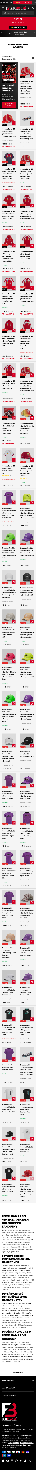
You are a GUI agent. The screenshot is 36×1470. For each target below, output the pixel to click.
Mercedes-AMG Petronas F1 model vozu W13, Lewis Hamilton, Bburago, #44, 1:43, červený (26, 1069)
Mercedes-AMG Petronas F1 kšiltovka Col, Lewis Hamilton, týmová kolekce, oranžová (27, 632)
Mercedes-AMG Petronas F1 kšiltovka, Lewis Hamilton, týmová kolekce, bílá (8, 756)
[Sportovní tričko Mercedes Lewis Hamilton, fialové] (9, 1054)
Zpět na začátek (18, 1373)
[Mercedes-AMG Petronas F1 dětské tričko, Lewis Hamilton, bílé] (27, 1134)
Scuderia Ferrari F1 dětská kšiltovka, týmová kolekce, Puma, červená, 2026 (9, 132)
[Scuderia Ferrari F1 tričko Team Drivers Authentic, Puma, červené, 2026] (9, 200)
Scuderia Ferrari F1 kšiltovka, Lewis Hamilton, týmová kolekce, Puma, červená (26, 470)
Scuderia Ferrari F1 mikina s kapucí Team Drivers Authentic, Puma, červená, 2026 (8, 256)
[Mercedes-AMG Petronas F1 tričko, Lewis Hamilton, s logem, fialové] (27, 857)
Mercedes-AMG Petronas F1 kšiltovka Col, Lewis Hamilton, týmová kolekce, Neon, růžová (9, 673)
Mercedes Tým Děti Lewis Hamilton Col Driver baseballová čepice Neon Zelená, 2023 (9, 552)
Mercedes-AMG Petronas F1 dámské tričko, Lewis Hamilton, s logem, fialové (9, 873)
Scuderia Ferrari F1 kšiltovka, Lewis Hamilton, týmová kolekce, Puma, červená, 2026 (26, 174)
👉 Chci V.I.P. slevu (22, 2)
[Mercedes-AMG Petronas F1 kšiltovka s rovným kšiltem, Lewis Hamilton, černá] (9, 1134)
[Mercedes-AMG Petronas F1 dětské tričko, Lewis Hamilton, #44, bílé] (9, 1094)
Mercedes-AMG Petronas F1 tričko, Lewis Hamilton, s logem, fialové (26, 871)
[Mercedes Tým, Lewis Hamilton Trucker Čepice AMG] (27, 741)
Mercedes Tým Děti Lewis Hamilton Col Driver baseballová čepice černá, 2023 (26, 591)
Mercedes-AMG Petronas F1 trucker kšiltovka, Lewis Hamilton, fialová (27, 794)
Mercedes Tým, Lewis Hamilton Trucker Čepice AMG (27, 753)
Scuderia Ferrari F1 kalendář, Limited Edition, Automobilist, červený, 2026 (8, 428)
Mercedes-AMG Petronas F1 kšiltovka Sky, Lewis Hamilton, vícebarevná (9, 952)
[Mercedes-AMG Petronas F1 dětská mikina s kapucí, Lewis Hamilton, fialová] (27, 818)
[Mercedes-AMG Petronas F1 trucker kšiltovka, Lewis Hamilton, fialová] (27, 780)
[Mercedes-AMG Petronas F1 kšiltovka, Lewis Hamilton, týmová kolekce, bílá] (9, 741)
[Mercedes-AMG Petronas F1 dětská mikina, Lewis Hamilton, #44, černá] (27, 1014)
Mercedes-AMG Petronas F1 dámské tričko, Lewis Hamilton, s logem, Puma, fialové (9, 513)
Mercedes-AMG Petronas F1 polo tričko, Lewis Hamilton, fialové (7, 794)
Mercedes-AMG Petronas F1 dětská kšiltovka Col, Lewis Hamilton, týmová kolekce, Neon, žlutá (27, 513)
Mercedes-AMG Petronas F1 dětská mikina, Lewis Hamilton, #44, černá (26, 1030)
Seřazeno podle (7, 56)
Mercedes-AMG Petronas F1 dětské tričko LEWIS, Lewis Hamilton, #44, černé (9, 1029)
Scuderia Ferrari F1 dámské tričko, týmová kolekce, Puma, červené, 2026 (8, 298)
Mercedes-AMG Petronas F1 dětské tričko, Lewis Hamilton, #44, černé (26, 1109)
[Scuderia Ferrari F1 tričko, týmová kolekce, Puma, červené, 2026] (27, 241)
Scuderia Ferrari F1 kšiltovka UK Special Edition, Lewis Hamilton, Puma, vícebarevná (27, 428)
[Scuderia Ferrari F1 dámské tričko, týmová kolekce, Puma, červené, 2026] (9, 283)
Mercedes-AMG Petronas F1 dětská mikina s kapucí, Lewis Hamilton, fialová (26, 833)
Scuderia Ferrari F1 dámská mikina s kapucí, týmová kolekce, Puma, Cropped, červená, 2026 (26, 342)
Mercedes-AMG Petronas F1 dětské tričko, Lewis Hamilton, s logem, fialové (8, 833)
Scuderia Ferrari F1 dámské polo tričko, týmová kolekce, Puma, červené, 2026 (27, 297)
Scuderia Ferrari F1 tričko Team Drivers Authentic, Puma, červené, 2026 (8, 214)
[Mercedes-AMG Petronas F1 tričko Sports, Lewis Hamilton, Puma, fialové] (9, 897)
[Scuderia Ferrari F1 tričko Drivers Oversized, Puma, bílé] (9, 455)
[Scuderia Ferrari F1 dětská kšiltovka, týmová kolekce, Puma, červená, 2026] (9, 118)
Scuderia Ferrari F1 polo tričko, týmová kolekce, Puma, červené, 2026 (8, 384)
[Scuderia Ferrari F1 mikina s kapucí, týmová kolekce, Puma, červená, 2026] (27, 200)
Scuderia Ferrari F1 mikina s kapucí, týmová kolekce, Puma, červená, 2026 (27, 215)
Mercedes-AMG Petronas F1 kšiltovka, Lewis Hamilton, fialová (25, 991)
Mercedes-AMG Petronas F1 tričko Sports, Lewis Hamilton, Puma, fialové (8, 913)
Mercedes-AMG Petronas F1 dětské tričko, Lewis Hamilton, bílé (26, 1148)
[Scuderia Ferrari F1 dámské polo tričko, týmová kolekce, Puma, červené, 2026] (27, 283)
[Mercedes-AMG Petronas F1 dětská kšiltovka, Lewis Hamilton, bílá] (9, 977)
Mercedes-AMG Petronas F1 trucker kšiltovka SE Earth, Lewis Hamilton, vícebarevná (27, 913)
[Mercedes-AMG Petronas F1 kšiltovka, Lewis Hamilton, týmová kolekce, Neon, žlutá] (27, 656)
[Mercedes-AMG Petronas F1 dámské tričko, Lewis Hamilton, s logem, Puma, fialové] (9, 497)
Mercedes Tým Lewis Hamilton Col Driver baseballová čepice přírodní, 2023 (8, 632)
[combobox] (18, 13)
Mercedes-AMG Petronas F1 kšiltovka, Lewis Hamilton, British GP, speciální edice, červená (27, 1190)
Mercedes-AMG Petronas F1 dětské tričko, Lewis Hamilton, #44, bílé (8, 1108)
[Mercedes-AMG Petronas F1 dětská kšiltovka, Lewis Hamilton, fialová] (27, 937)
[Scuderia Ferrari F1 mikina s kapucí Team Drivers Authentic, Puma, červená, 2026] (9, 241)
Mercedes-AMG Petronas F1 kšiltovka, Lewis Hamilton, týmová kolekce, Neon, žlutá (27, 672)
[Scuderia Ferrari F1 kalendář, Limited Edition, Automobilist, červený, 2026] (9, 413)
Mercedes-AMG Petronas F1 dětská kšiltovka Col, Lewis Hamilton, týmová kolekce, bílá (9, 592)
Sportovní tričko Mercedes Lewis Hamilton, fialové (7, 1067)
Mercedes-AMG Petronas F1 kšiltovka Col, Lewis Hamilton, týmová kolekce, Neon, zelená (9, 715)
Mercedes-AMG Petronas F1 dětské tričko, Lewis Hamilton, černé (8, 1187)
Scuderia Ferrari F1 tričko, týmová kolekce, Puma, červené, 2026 (26, 255)
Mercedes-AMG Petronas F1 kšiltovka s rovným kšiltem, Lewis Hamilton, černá (8, 1149)
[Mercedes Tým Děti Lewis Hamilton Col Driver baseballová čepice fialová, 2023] (27, 537)
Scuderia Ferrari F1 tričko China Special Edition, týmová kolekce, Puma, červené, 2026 (9, 173)
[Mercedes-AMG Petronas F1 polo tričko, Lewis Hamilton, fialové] (9, 780)
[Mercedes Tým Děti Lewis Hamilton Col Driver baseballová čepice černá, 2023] (27, 577)
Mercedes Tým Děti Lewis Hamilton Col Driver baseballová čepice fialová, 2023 (27, 551)
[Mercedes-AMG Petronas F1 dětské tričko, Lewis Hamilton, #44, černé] (27, 1094)
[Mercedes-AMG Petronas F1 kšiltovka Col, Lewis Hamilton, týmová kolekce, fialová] (27, 698)
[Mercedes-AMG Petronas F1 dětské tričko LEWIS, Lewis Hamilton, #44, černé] (9, 1014)
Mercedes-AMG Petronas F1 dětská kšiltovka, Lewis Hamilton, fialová (26, 951)
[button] (33, 8)
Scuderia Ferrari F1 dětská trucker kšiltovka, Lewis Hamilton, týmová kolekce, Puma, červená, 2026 (26, 87)
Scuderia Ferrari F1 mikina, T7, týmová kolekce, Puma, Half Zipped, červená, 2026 (8, 341)
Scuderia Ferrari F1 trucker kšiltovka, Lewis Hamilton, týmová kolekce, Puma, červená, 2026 (27, 386)
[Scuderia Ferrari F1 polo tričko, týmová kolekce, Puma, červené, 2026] (9, 370)
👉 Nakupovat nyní (18, 27)
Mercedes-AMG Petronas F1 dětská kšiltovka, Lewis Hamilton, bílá (8, 991)
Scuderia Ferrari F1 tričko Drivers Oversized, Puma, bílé (8, 469)
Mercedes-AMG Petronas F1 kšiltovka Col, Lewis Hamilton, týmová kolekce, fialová (27, 714)
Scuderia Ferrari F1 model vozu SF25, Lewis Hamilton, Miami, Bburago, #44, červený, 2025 (26, 133)
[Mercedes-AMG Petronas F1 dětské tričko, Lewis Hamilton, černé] (9, 1173)
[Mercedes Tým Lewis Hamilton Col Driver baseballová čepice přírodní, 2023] (9, 616)
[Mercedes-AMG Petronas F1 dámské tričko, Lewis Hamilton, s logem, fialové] (9, 857)
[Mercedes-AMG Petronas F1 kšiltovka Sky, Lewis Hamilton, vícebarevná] (9, 937)
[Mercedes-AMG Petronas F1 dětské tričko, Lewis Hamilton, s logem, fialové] (9, 818)
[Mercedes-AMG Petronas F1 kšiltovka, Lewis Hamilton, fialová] (27, 977)
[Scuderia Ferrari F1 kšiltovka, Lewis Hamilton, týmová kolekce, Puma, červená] (27, 455)
